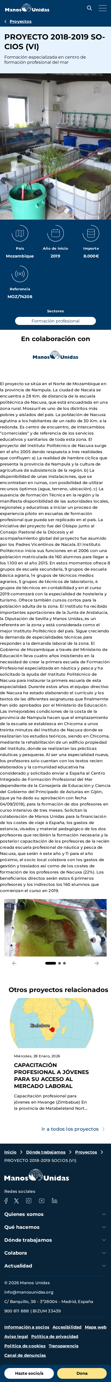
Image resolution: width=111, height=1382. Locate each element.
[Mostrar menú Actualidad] (104, 1265)
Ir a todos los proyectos (70, 1129)
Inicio (10, 1152)
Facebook (6, 1201)
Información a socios (26, 1327)
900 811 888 (16, 1310)
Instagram (28, 1201)
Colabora (15, 1253)
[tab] (50, 963)
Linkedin (54, 1201)
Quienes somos (24, 1214)
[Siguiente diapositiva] (96, 963)
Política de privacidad (54, 1336)
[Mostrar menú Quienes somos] (104, 1214)
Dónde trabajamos (45, 1152)
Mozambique (20, 256)
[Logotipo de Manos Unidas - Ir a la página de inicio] (27, 10)
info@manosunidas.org (28, 1292)
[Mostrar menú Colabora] (104, 1252)
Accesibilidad (67, 1327)
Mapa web (96, 1327)
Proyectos (21, 21)
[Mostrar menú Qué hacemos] (104, 1227)
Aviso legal (16, 1336)
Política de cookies (25, 1345)
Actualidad (18, 1266)
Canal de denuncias (25, 1355)
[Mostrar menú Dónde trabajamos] (104, 1240)
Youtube (41, 1201)
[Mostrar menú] (101, 8)
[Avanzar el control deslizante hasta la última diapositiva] (14, 963)
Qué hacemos (22, 1227)
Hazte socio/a (29, 1373)
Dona (82, 1373)
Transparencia (64, 1345)
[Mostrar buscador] (88, 8)
